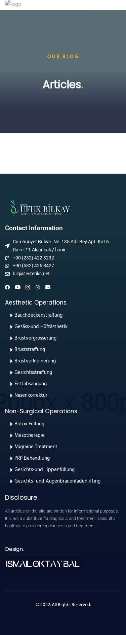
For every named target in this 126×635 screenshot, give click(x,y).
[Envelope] (47, 287)
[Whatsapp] (37, 287)
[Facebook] (7, 287)
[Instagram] (27, 287)
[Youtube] (17, 287)
